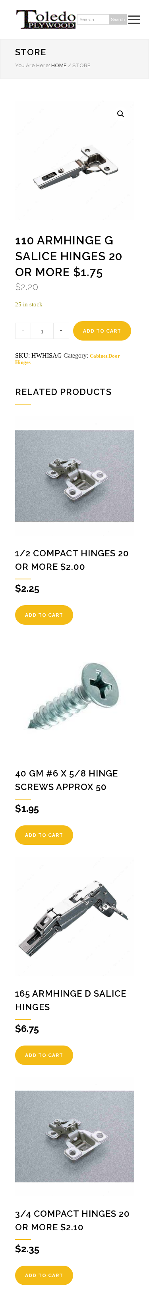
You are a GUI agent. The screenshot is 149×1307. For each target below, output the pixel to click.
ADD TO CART (102, 331)
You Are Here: (32, 65)
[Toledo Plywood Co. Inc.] (45, 19)
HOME (59, 65)
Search (118, 19)
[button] (121, 114)
